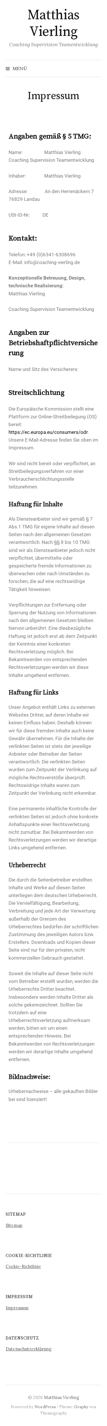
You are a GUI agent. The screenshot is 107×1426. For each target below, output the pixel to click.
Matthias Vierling (53, 24)
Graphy (81, 1406)
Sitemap (14, 1225)
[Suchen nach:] (96, 68)
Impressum (17, 1307)
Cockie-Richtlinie (23, 1266)
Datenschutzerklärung (28, 1349)
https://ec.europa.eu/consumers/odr (48, 432)
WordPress (45, 1406)
